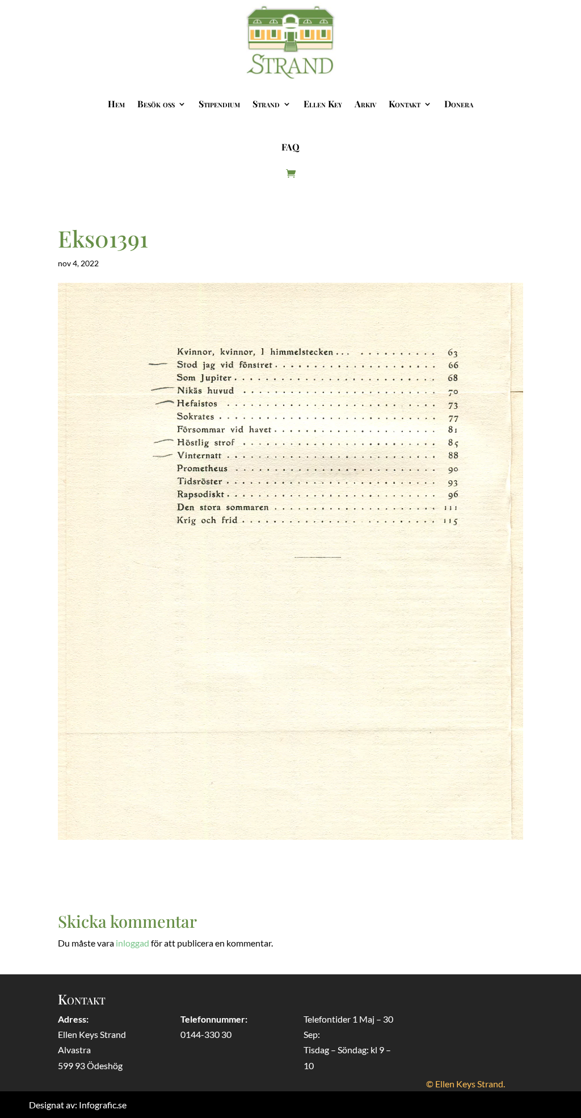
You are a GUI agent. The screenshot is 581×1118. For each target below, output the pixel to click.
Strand (266, 104)
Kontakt (404, 104)
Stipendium (219, 104)
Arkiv (365, 104)
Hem (116, 104)
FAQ (290, 147)
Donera (458, 104)
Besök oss (156, 104)
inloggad (132, 942)
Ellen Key (323, 104)
